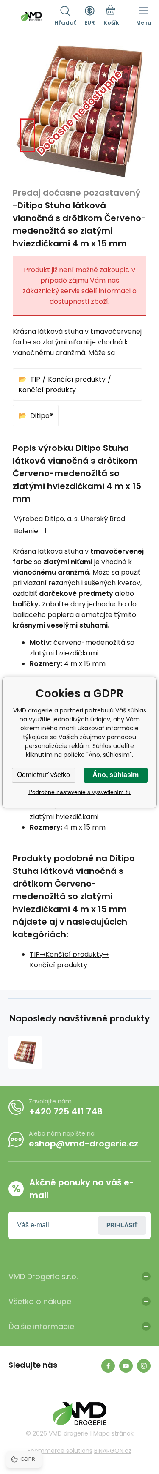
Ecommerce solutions (60, 1451)
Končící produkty (77, 379)
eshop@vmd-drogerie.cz (83, 1143)
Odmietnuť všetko (43, 774)
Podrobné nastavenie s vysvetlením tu (79, 792)
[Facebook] (108, 1366)
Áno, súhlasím (115, 774)
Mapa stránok (113, 1433)
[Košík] (111, 16)
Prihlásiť (122, 1225)
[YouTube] (126, 1366)
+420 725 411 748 (66, 1111)
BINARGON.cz (112, 1451)
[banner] (31, 16)
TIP (35, 379)
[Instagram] (144, 1366)
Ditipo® (41, 415)
